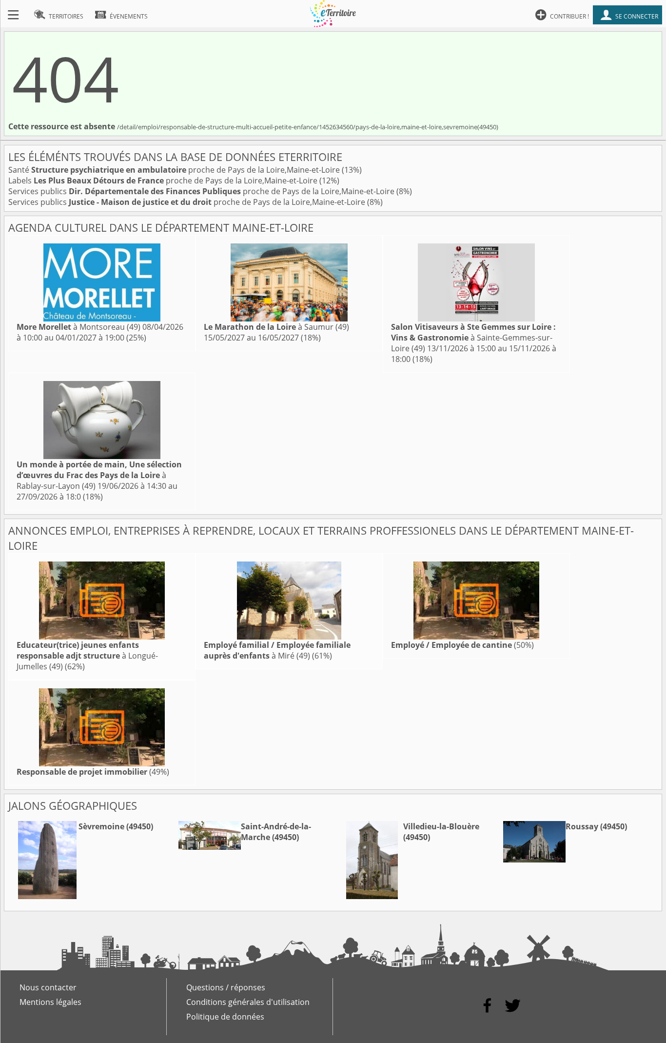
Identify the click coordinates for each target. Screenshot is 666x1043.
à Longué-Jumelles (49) (87, 656)
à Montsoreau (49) (78, 326)
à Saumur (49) (276, 326)
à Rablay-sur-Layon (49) (99, 475)
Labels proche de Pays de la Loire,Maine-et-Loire (163, 180)
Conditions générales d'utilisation (248, 1002)
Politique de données (225, 1016)
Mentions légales (50, 1002)
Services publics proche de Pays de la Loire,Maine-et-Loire (202, 191)
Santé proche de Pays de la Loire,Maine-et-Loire (175, 169)
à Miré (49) (277, 650)
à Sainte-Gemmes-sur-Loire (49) (473, 337)
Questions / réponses (225, 987)
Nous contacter (48, 987)
